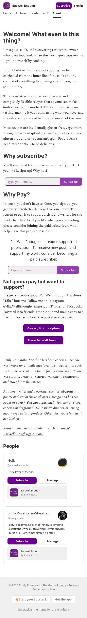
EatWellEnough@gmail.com (23, 434)
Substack (23, 609)
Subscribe (63, 5)
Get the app (63, 599)
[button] (7, 13)
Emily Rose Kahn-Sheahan (28, 513)
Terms (73, 585)
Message (52, 480)
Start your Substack (33, 599)
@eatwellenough (17, 465)
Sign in (78, 5)
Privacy (61, 585)
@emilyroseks (15, 518)
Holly (11, 460)
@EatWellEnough (17, 306)
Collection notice (43, 589)
